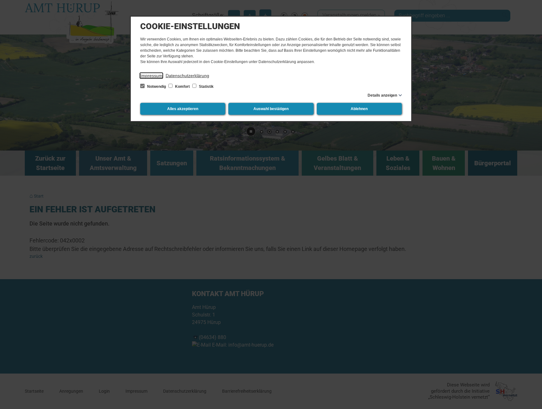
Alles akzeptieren (182, 109)
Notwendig (156, 86)
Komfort (182, 86)
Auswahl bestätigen (271, 109)
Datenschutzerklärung (187, 75)
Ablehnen (359, 109)
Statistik (206, 86)
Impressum (151, 75)
